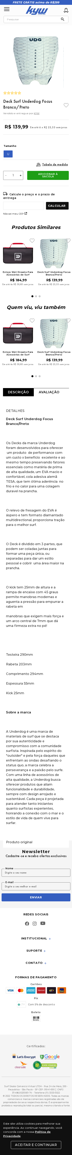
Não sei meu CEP (13, 213)
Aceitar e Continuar (36, 1145)
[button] (8, 153)
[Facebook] (27, 924)
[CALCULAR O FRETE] (57, 206)
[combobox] (36, 19)
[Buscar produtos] (63, 19)
